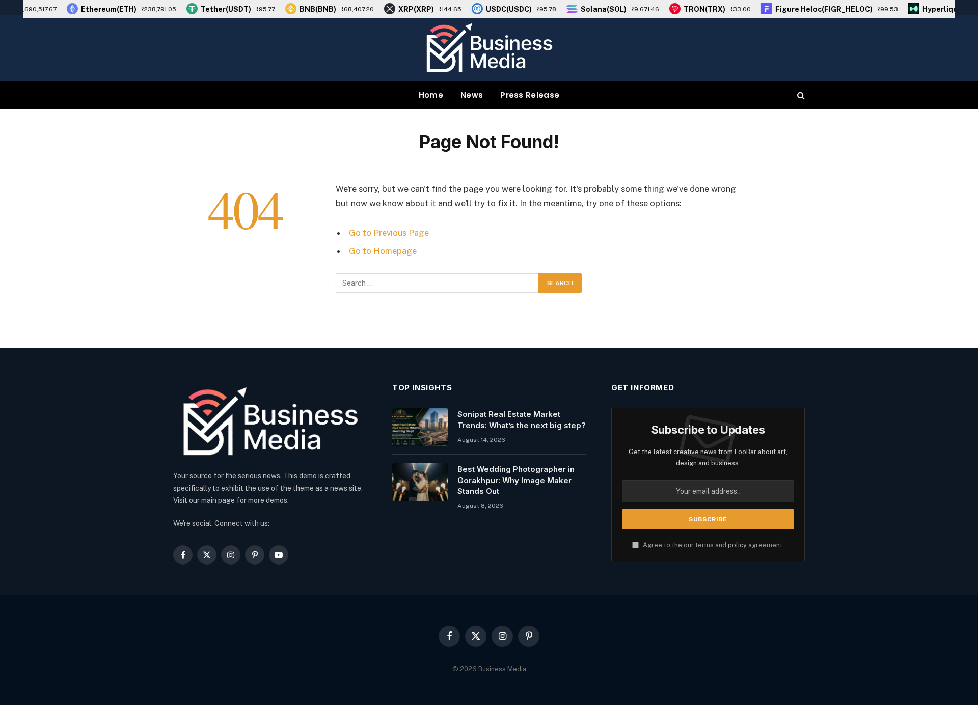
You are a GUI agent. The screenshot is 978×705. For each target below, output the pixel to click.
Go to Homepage (383, 251)
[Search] (800, 94)
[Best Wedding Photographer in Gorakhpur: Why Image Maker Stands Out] (420, 482)
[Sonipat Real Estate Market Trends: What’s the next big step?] (420, 427)
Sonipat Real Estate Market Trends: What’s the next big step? (521, 419)
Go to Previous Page (389, 233)
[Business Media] (489, 48)
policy (737, 545)
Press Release (529, 95)
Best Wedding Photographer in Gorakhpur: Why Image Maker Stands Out (516, 480)
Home (431, 95)
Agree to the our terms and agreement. (712, 545)
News (471, 95)
